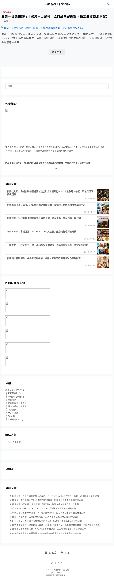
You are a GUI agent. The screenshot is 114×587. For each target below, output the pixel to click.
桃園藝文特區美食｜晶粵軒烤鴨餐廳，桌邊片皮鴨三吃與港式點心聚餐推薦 (44, 517)
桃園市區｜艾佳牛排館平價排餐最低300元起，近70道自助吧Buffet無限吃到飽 (46, 521)
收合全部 (20, 390)
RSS (67, 552)
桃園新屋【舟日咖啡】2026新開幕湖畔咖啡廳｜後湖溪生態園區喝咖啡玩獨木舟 (46, 500)
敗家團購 (12, 410)
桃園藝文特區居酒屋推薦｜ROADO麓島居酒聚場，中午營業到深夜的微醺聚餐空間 (48, 529)
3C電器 (11, 416)
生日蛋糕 (12, 400)
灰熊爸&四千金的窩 (57, 4)
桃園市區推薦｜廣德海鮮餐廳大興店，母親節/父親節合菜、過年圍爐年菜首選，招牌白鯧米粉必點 (55, 525)
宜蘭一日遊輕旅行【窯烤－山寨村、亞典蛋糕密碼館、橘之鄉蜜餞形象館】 (55, 16)
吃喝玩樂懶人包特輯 (17, 403)
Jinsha (59, 572)
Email (52, 552)
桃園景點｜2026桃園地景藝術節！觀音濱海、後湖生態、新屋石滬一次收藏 (44, 504)
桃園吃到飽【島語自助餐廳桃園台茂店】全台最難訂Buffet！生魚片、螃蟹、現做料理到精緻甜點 (54, 496)
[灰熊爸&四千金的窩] (57, 563)
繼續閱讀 (57, 52)
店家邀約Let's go (16, 419)
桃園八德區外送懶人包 (18, 406)
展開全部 (9, 390)
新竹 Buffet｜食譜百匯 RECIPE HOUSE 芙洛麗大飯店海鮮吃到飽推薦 (43, 508)
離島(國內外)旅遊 (16, 396)
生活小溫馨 (13, 413)
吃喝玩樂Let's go (16, 393)
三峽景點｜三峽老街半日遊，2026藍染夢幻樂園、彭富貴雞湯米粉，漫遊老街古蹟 (47, 513)
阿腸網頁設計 (61, 575)
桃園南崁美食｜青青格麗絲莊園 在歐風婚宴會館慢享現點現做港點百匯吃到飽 (45, 533)
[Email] (57, 168)
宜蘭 (6, 20)
